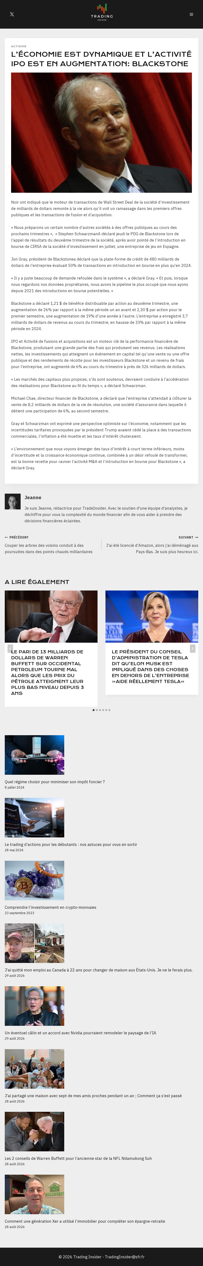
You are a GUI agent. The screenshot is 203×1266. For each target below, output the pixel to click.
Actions (18, 46)
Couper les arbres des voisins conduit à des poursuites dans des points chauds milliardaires (49, 544)
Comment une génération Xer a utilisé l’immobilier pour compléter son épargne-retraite (85, 1221)
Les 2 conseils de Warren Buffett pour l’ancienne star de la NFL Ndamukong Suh (78, 1158)
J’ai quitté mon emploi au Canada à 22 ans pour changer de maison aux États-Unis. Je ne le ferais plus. (99, 970)
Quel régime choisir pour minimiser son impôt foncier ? (55, 781)
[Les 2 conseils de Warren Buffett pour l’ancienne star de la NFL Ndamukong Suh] (101, 1131)
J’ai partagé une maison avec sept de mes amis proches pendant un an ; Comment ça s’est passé (93, 1095)
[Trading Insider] (101, 14)
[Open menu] (191, 14)
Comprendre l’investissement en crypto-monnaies (51, 907)
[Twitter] (12, 14)
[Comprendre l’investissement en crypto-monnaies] (101, 880)
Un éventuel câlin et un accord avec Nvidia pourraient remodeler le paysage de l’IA (80, 1032)
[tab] (94, 710)
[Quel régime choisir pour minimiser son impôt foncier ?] (101, 755)
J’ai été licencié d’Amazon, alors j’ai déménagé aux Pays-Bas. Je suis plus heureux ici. (152, 544)
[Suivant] (192, 648)
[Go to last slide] (10, 648)
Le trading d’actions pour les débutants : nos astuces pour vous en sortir (71, 844)
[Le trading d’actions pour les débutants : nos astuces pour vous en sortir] (101, 817)
